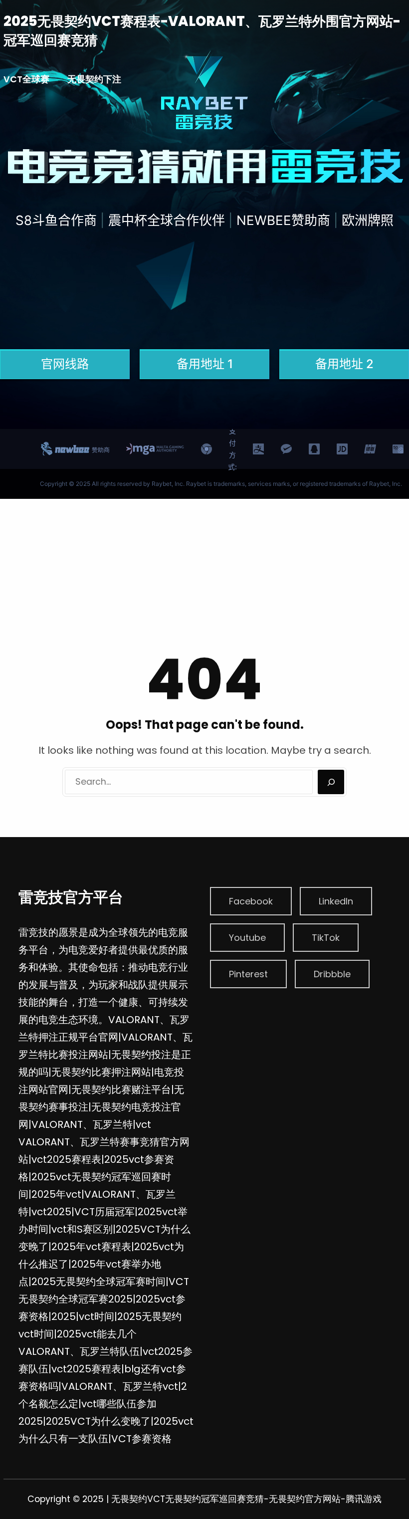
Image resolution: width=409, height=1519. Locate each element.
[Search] (331, 782)
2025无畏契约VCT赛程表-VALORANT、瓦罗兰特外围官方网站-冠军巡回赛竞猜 (202, 30)
